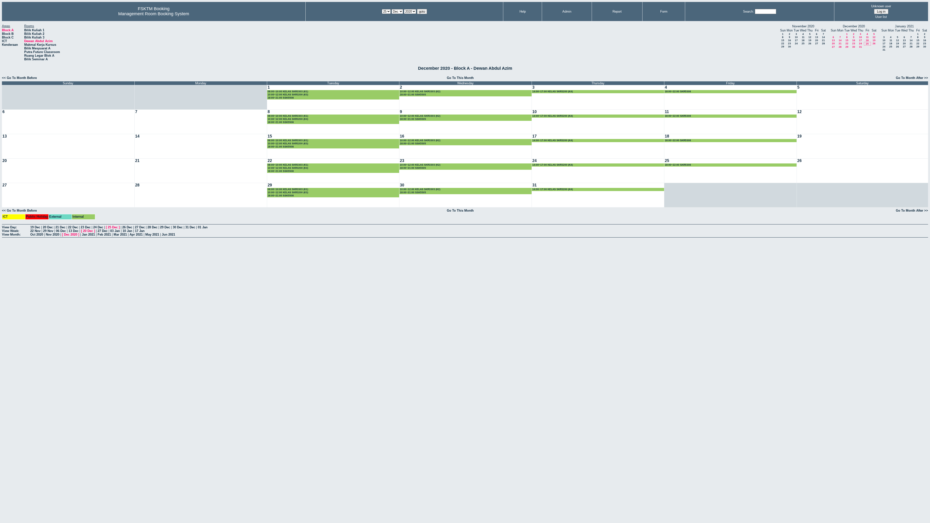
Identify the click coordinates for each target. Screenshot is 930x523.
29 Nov (48, 231)
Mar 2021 (120, 234)
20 (816, 40)
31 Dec (190, 227)
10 (796, 37)
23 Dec (86, 227)
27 (816, 43)
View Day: (9, 227)
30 (789, 46)
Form (663, 11)
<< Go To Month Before (19, 78)
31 (860, 47)
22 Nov (35, 231)
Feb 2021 (104, 234)
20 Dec (48, 227)
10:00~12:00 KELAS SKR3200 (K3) (288, 94)
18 (803, 40)
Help (522, 11)
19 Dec (35, 227)
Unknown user (881, 6)
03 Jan (115, 231)
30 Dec (178, 227)
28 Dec (152, 227)
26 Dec (127, 227)
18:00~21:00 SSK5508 (281, 97)
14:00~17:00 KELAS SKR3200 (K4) (552, 91)
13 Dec (73, 231)
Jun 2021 (168, 234)
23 (789, 43)
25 (803, 43)
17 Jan (140, 231)
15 (782, 40)
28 (823, 43)
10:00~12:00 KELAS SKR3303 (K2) (420, 91)
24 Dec (98, 227)
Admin (566, 11)
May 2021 (152, 234)
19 (809, 40)
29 (782, 46)
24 (796, 43)
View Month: (11, 234)
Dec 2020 (70, 234)
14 (823, 37)
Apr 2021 (136, 234)
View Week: (10, 231)
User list (881, 17)
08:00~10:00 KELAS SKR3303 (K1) (288, 91)
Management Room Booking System (153, 13)
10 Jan (127, 231)
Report (617, 11)
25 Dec (113, 227)
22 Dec (73, 227)
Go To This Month (460, 78)
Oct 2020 (36, 234)
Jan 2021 (88, 234)
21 (823, 40)
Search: (748, 11)
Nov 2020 (52, 234)
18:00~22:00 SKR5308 (678, 91)
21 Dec (60, 227)
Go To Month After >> (912, 78)
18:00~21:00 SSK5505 (413, 94)
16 (789, 40)
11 (803, 37)
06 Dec (61, 231)
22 (782, 43)
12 (809, 37)
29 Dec (165, 227)
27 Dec (140, 227)
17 (796, 40)
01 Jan (203, 227)
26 (809, 43)
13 (816, 37)
